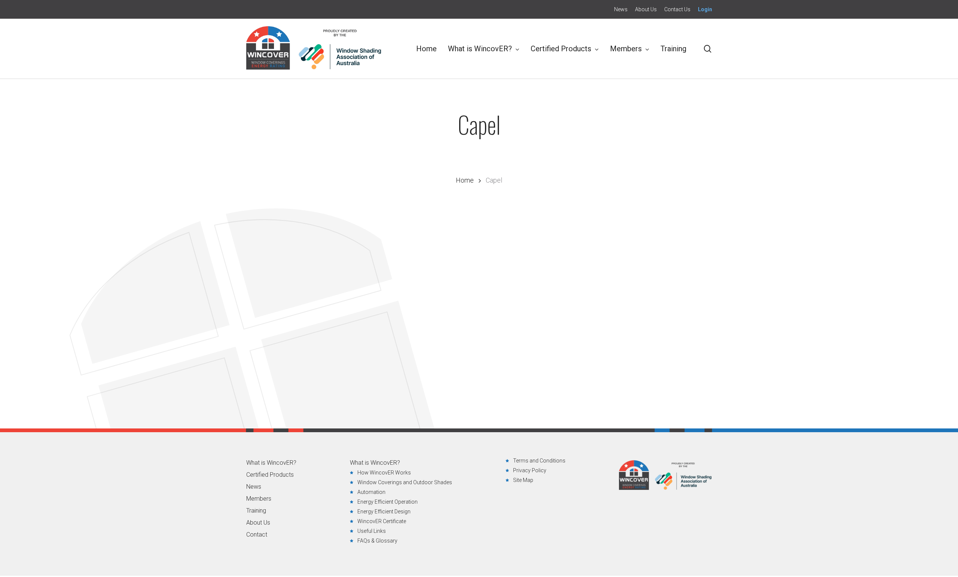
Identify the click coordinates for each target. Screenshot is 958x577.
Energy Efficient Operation (387, 502)
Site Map (523, 480)
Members (258, 498)
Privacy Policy (529, 470)
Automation (371, 492)
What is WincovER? (271, 462)
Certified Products (270, 474)
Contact (256, 534)
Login (705, 9)
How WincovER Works (384, 473)
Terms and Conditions (539, 461)
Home (465, 180)
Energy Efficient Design (384, 512)
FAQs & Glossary (377, 541)
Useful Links (371, 531)
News (253, 486)
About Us (258, 522)
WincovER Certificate (381, 521)
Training (256, 510)
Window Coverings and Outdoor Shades (404, 482)
